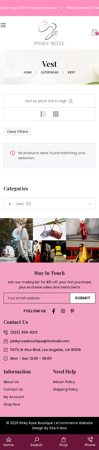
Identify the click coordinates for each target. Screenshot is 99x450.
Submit (82, 298)
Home (28, 72)
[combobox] (49, 203)
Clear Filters (17, 131)
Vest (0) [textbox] (20, 203)
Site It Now (58, 428)
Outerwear (49, 72)
